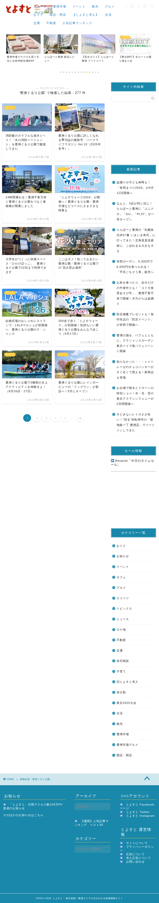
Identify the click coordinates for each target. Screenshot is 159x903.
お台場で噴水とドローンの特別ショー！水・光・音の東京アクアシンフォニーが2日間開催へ (135, 395)
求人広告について (138, 858)
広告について (135, 854)
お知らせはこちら (31, 815)
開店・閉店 (58, 15)
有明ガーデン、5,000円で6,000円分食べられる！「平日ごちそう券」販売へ (135, 267)
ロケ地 (121, 629)
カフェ (121, 577)
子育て (121, 671)
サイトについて (137, 843)
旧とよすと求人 (127, 681)
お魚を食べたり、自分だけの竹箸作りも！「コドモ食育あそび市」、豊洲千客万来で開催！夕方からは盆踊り (135, 293)
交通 (37, 23)
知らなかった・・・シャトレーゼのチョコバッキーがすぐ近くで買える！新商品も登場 (135, 369)
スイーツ (123, 598)
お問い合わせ (135, 861)
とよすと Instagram (140, 815)
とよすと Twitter (138, 812)
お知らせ (123, 556)
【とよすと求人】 (85, 15)
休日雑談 (123, 661)
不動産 (51, 23)
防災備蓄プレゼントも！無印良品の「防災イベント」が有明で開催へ (135, 319)
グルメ (110, 6)
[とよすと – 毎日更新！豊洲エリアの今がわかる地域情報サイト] (30, 14)
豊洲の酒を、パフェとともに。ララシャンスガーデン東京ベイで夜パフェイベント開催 (135, 343)
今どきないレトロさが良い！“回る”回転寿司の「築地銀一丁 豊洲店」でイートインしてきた (136, 422)
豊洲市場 (59, 6)
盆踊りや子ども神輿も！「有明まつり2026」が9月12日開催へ (135, 188)
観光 (95, 6)
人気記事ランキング (77, 23)
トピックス (124, 608)
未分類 (121, 692)
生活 (108, 15)
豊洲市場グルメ (127, 744)
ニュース (40, 6)
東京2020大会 (126, 703)
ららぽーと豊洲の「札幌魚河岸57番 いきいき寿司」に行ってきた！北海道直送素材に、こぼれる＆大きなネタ (136, 240)
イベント (79, 6)
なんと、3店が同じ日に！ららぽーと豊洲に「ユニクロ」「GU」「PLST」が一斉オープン (135, 211)
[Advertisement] (135, 133)
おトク (38, 15)
